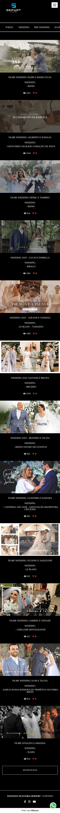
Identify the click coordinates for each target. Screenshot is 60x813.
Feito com (30, 810)
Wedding (24, 27)
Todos (9, 27)
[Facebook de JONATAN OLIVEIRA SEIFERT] (25, 801)
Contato (47, 796)
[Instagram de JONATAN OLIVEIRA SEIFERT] (29, 801)
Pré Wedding (42, 27)
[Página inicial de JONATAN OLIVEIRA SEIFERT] (13, 8)
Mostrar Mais (30, 770)
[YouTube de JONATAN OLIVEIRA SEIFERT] (34, 801)
